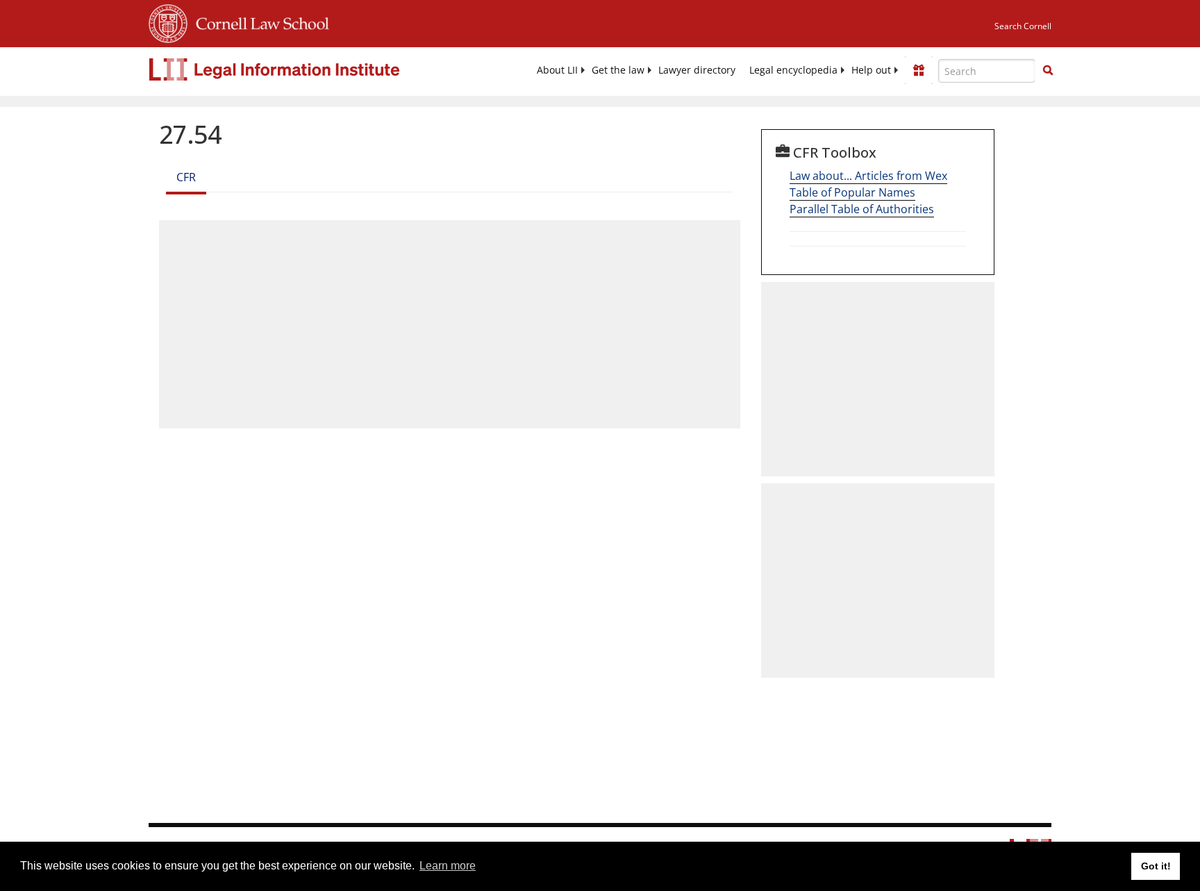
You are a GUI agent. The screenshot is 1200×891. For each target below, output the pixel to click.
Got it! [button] (1156, 866)
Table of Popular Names (852, 192)
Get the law (618, 70)
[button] (1048, 70)
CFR (186, 177)
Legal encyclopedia (793, 70)
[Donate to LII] (919, 70)
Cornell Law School (258, 21)
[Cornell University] (168, 21)
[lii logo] (304, 69)
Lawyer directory (696, 70)
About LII (557, 70)
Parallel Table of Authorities (862, 209)
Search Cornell (1022, 26)
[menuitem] (557, 70)
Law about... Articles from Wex (868, 175)
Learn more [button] (447, 866)
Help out (871, 70)
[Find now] (1048, 71)
